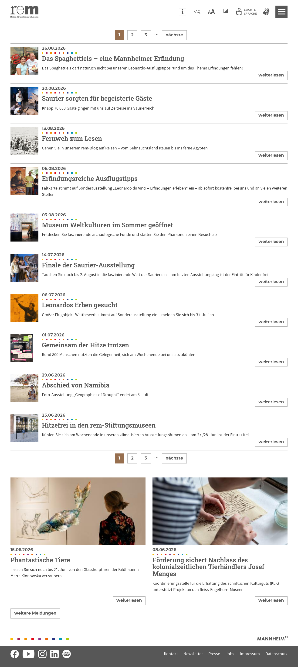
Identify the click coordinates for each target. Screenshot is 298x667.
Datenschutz (276, 654)
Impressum (250, 654)
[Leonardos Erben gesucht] (149, 310)
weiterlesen (271, 75)
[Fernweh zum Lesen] (149, 144)
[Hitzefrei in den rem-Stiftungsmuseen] (149, 430)
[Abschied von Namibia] (149, 390)
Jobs (230, 654)
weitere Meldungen (35, 613)
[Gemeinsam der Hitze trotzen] (149, 350)
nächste (174, 35)
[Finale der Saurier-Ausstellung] (149, 270)
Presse (214, 654)
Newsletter (193, 654)
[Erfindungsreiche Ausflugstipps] (149, 187)
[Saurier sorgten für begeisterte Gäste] (149, 104)
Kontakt (171, 654)
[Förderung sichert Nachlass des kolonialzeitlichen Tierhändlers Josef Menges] (220, 541)
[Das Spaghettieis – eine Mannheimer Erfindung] (149, 63)
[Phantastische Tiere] (78, 541)
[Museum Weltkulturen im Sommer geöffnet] (149, 230)
